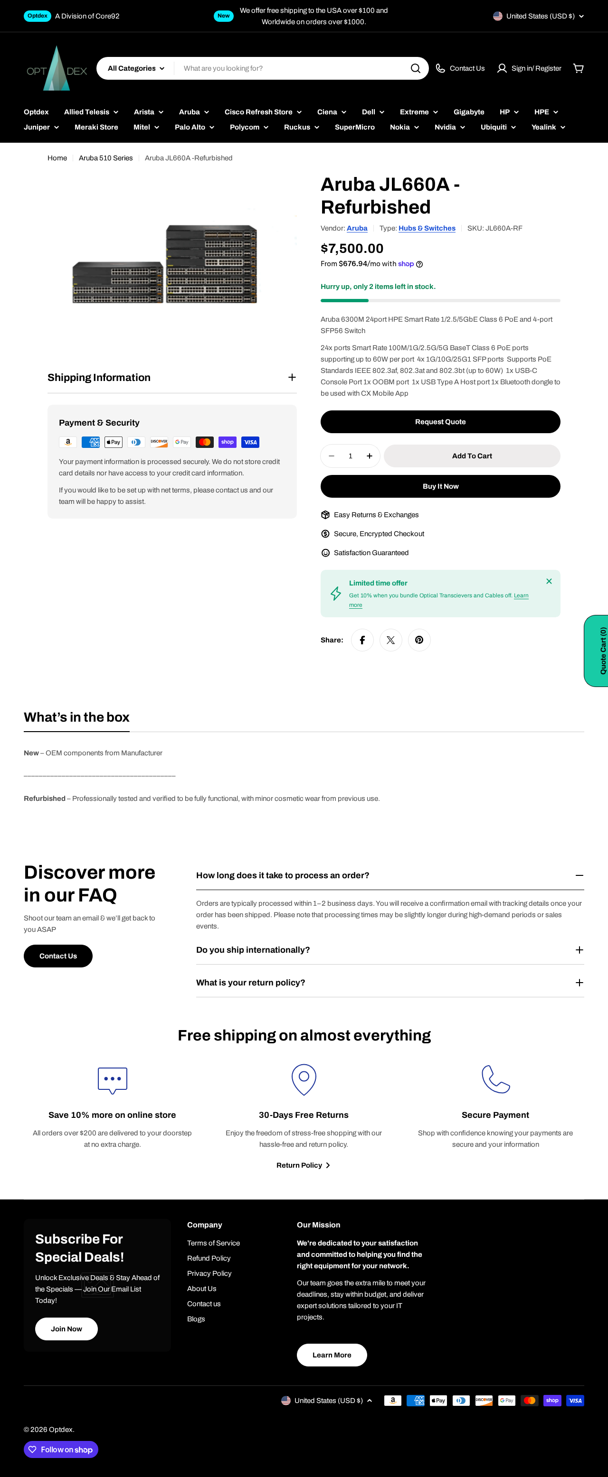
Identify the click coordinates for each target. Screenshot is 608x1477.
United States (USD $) (540, 16)
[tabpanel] (304, 775)
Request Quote (440, 422)
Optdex (61, 1429)
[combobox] (262, 68)
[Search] (415, 68)
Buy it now (441, 486)
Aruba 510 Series (106, 158)
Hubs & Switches (427, 228)
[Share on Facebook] (362, 640)
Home (57, 158)
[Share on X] (391, 640)
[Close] (549, 581)
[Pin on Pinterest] (419, 640)
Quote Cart (603, 651)
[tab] (77, 720)
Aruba (357, 228)
